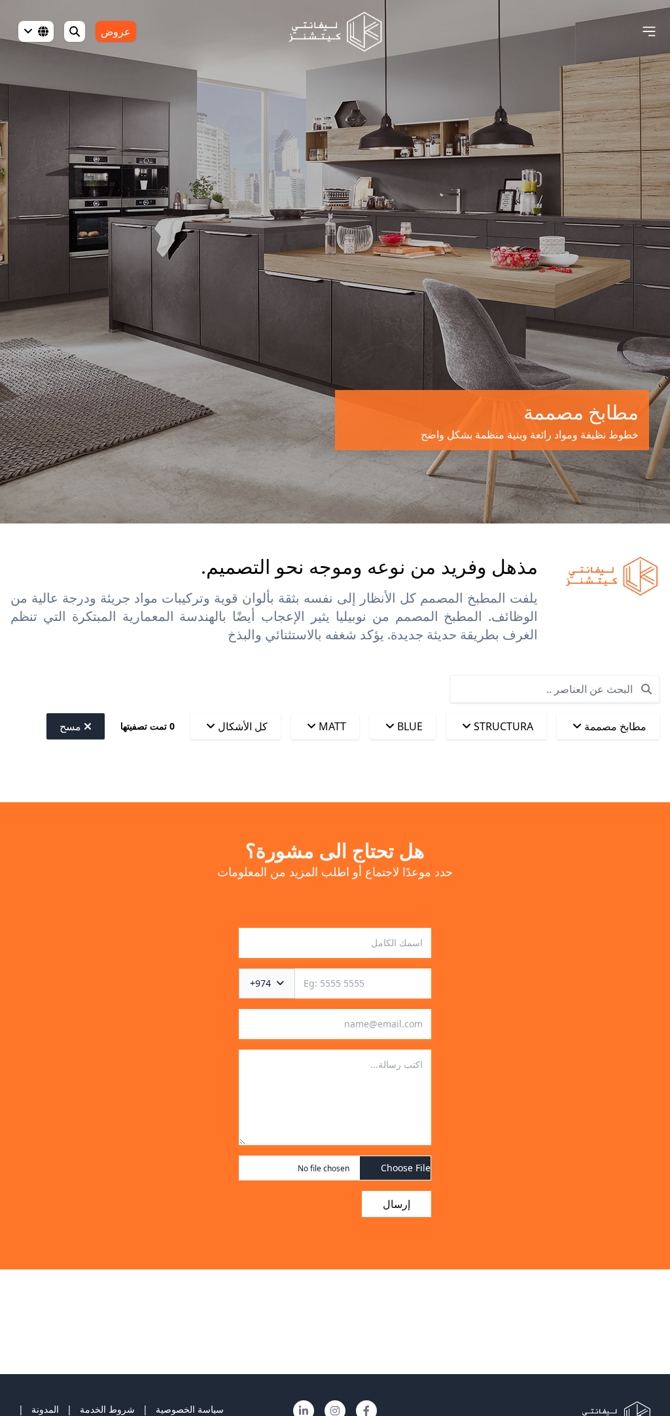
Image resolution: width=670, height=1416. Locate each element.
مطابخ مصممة (614, 726)
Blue (409, 726)
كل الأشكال (241, 726)
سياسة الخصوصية (190, 1409)
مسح (72, 726)
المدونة (45, 1409)
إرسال (396, 1204)
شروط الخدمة (107, 1409)
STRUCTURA (502, 726)
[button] (649, 31)
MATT (331, 726)
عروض (116, 31)
